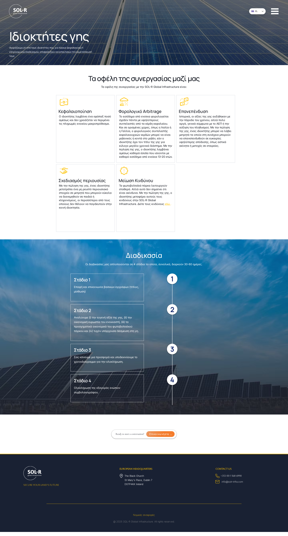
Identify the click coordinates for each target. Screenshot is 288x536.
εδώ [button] (168, 204)
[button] (275, 11)
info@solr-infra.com (232, 481)
